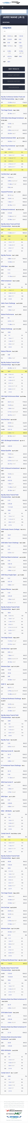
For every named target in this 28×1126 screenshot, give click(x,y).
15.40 (9, 615)
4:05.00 (10, 1046)
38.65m (10, 389)
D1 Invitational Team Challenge (11, 765)
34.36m (10, 932)
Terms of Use (7, 1103)
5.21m (9, 386)
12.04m (10, 262)
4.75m (9, 164)
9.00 (20, 42)
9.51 (9, 800)
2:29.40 (10, 392)
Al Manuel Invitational (8, 209)
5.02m (9, 658)
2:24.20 (9, 39)
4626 (9, 868)
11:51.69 (10, 507)
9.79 (9, 785)
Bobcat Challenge (6, 329)
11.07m (10, 729)
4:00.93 (10, 446)
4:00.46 (10, 1019)
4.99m (9, 344)
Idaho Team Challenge (8, 303)
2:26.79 (10, 888)
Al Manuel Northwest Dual (9, 960)
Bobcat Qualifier (6, 450)
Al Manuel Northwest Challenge (11, 698)
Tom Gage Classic (6, 110)
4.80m (9, 585)
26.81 (9, 535)
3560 (20, 56)
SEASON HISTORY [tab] (13, 81)
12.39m (21, 51)
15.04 (9, 198)
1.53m (9, 310)
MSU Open (4, 796)
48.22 (9, 477)
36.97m (10, 415)
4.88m (9, 258)
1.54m (9, 408)
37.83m (10, 903)
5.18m (9, 920)
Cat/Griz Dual (5, 174)
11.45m (10, 487)
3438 (9, 284)
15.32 (9, 426)
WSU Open (4, 266)
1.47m (9, 1059)
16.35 (9, 704)
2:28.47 (10, 251)
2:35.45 (10, 347)
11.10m (10, 777)
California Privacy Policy (17, 1101)
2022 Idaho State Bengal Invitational (12, 118)
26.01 (9, 402)
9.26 (9, 560)
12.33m (10, 380)
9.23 (9, 538)
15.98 (9, 123)
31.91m (10, 644)
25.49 (9, 36)
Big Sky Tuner (5, 740)
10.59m (10, 823)
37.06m (10, 924)
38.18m (10, 436)
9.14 (9, 270)
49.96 (9, 673)
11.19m (10, 276)
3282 (9, 332)
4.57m (9, 552)
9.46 (9, 774)
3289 (9, 721)
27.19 (9, 1032)
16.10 (9, 938)
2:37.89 (10, 829)
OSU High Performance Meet (10, 396)
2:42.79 (10, 851)
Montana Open (5, 666)
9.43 (9, 817)
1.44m (9, 842)
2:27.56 (10, 525)
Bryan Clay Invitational (8, 146)
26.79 (9, 1005)
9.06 (9, 287)
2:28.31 (10, 633)
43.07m (9, 56)
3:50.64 (10, 865)
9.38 (9, 723)
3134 (9, 814)
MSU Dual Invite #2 (7, 751)
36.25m (10, 630)
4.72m (9, 950)
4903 (9, 149)
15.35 (9, 177)
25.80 (9, 947)
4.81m (9, 746)
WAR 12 (3, 684)
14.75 (9, 46)
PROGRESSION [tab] (14, 87)
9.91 (9, 1056)
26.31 (9, 687)
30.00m (10, 952)
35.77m (10, 464)
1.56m (9, 377)
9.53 (9, 983)
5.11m (9, 412)
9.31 (9, 549)
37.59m (10, 219)
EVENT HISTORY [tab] (14, 75)
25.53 (9, 624)
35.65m (10, 885)
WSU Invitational (6, 281)
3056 (9, 980)
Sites (12, 1103)
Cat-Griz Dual (5, 648)
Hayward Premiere (7, 192)
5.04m (9, 732)
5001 (8, 61)
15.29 (9, 405)
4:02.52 (10, 480)
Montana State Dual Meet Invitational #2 (14, 999)
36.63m (10, 133)
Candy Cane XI (5, 833)
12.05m (10, 102)
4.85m (9, 296)
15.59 (9, 670)
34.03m (10, 141)
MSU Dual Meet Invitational (9, 557)
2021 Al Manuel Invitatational (10, 468)
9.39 (9, 743)
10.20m (10, 1062)
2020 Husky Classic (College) (10, 529)
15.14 (9, 871)
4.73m (9, 792)
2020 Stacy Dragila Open (8, 575)
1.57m (9, 242)
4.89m (9, 181)
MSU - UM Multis (6, 811)
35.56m (10, 679)
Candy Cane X (5, 1073)
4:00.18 (10, 564)
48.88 (9, 861)
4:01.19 (10, 581)
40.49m (10, 368)
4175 (9, 935)
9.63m (9, 1085)
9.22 (9, 1079)
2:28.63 (10, 735)
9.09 (9, 513)
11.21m (10, 519)
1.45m (9, 789)
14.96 (9, 374)
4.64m (9, 1022)
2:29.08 (10, 299)
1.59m (20, 46)
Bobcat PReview (6, 351)
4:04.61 (10, 306)
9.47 (9, 578)
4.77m (9, 992)
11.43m (10, 845)
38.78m (10, 113)
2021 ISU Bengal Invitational (10, 440)
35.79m (10, 205)
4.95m (9, 248)
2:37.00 (10, 955)
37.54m (10, 710)
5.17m (9, 602)
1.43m (9, 1082)
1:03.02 (21, 36)
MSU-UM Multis (6, 1050)
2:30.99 (10, 994)
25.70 (9, 383)
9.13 (9, 273)
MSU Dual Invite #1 (7, 782)
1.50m (9, 338)
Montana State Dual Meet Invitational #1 (14, 1027)
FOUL (9, 187)
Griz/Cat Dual (5, 419)
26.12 (9, 195)
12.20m (10, 245)
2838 (9, 1076)
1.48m (9, 567)
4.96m (9, 130)
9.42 (9, 592)
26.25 (9, 1016)
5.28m (9, 51)
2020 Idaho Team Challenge (10, 543)
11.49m (10, 621)
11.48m (10, 324)
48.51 (9, 917)
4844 (9, 612)
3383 (9, 510)
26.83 (9, 1042)
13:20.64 (10, 977)
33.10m (10, 490)
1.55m (9, 202)
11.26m (10, 216)
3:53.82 (10, 973)
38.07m (10, 166)
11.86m (10, 233)
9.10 (9, 500)
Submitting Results (18, 1103)
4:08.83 (10, 803)
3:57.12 (10, 429)
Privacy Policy (7, 1101)
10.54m (10, 899)
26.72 (9, 754)
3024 (9, 837)
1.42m (9, 986)
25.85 (9, 911)
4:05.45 (10, 596)
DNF (9, 355)
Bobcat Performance (7, 314)
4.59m (9, 1008)
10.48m (10, 694)
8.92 (20, 39)
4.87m (9, 848)
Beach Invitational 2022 (8, 138)
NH (8, 127)
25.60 (9, 880)
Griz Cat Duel (5, 907)
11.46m (10, 184)
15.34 (9, 474)
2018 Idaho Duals (6, 1012)
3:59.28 (10, 504)
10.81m (10, 877)
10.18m (10, 989)
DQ (8, 318)
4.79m (9, 691)
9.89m (9, 944)
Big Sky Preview (6, 255)
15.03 (9, 454)
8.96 (8, 42)
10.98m (10, 293)
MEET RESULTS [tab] (13, 69)
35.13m (10, 662)
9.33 (9, 546)
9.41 (9, 335)
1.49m (9, 155)
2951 (9, 1054)
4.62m (9, 882)
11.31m (10, 641)
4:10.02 (10, 213)
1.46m (9, 726)
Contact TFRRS (8, 1105)
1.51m (9, 516)
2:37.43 (10, 1091)
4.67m (9, 321)
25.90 (9, 423)
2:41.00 (10, 1068)
